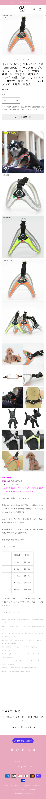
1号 (6, 562)
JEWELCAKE (13, 786)
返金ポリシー (37, 786)
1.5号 (7, 569)
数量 (3, 95)
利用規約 (33, 790)
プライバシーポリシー (20, 790)
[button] (5, 9)
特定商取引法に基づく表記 (24, 794)
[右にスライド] (28, 60)
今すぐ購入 (23, 124)
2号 (6, 576)
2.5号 (7, 583)
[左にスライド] (17, 60)
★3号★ (7, 590)
